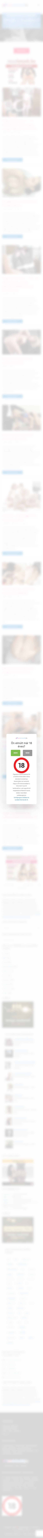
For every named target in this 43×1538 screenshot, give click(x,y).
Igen (16, 753)
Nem (27, 753)
